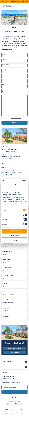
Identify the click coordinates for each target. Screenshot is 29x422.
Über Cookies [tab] (23, 184)
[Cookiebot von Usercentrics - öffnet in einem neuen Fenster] (20, 181)
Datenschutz (14, 413)
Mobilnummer (5, 64)
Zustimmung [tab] (5, 184)
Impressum (5, 413)
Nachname (5, 59)
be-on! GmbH (20, 418)
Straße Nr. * (4, 74)
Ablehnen (14, 240)
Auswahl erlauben (14, 235)
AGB (21, 413)
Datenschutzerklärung (16, 118)
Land (3, 89)
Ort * (3, 79)
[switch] (25, 215)
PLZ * (3, 84)
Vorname (4, 54)
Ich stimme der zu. (14, 118)
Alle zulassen (14, 230)
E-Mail (4, 69)
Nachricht (4, 95)
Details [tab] (14, 184)
